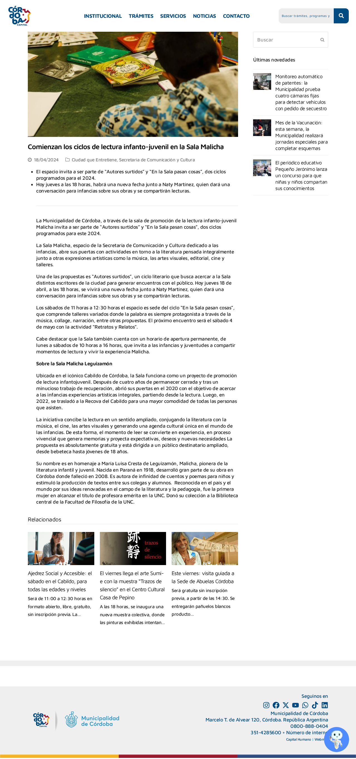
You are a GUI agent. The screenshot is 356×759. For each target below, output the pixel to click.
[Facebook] (276, 705)
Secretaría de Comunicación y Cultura (157, 159)
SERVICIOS (173, 16)
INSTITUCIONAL (103, 16)
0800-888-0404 (309, 726)
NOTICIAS (204, 16)
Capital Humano (298, 739)
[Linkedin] (325, 705)
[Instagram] (266, 705)
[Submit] (322, 39)
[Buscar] (290, 40)
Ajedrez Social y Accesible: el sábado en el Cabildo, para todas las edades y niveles (60, 581)
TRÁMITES (141, 16)
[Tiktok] (315, 705)
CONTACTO (236, 16)
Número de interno (307, 732)
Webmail (321, 739)
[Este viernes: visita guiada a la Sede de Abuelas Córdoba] (205, 548)
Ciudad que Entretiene (94, 159)
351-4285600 (266, 732)
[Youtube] (295, 705)
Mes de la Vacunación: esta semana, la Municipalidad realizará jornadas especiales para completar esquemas (301, 135)
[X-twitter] (286, 705)
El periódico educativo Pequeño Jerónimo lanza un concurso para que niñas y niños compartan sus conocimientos (301, 175)
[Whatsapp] (305, 705)
